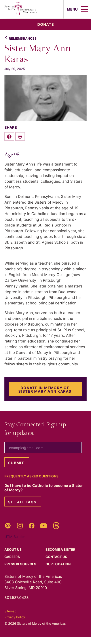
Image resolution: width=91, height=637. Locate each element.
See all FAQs (22, 502)
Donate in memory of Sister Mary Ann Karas (44, 390)
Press (20, 564)
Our (58, 564)
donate (45, 24)
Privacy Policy (14, 617)
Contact (57, 557)
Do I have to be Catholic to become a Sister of (43, 487)
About (13, 550)
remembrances (22, 38)
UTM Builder (14, 536)
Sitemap (10, 611)
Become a (61, 550)
